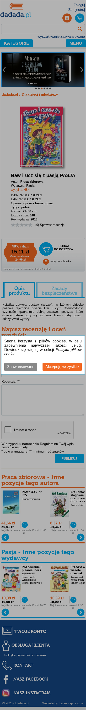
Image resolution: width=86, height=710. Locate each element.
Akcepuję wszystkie (62, 367)
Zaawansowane (20, 367)
